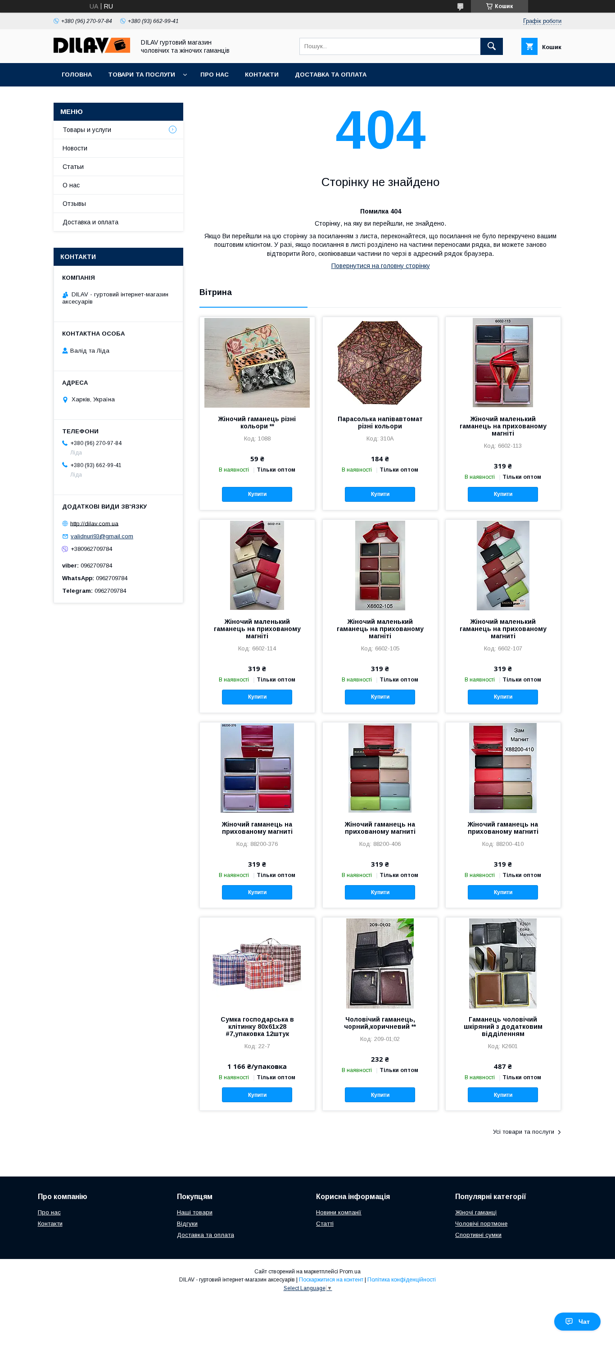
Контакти (262, 74)
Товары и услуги (87, 129)
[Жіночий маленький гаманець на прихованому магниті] (503, 565)
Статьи (73, 166)
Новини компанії (339, 1212)
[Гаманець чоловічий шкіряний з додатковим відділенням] (503, 963)
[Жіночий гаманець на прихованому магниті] (257, 767)
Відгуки (187, 1223)
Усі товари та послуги (523, 1131)
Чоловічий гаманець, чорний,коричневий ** (380, 1023)
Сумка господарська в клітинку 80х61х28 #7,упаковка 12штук (257, 1026)
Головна (77, 74)
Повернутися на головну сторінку (380, 265)
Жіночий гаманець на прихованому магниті (257, 828)
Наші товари (195, 1212)
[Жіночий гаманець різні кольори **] (257, 362)
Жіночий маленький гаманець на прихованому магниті (503, 629)
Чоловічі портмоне (481, 1223)
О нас (71, 185)
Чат (584, 1321)
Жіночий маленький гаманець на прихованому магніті (503, 426)
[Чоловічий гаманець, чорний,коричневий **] (380, 963)
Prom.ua (350, 1271)
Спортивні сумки (478, 1234)
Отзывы (74, 203)
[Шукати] (491, 46)
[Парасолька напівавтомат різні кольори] (380, 362)
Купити (257, 494)
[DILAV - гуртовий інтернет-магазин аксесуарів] (92, 51)
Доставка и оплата (90, 222)
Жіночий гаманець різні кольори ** (257, 422)
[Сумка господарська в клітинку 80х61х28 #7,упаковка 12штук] (257, 963)
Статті (325, 1223)
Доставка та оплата (330, 74)
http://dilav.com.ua (94, 523)
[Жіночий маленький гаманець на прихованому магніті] (503, 362)
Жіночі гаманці (476, 1212)
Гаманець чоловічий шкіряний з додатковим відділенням (503, 1026)
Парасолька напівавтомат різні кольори (380, 422)
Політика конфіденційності (401, 1280)
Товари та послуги (141, 74)
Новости (75, 148)
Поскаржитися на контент (331, 1280)
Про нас (214, 74)
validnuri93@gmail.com (102, 536)
